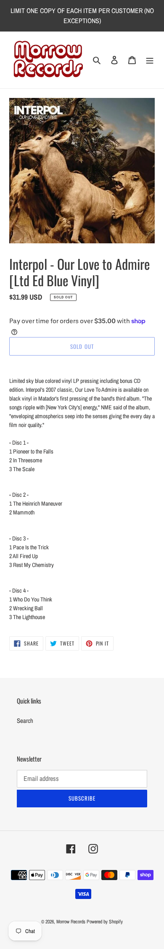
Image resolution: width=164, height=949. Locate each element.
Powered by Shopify (105, 921)
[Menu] (150, 60)
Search (25, 720)
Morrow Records (70, 921)
